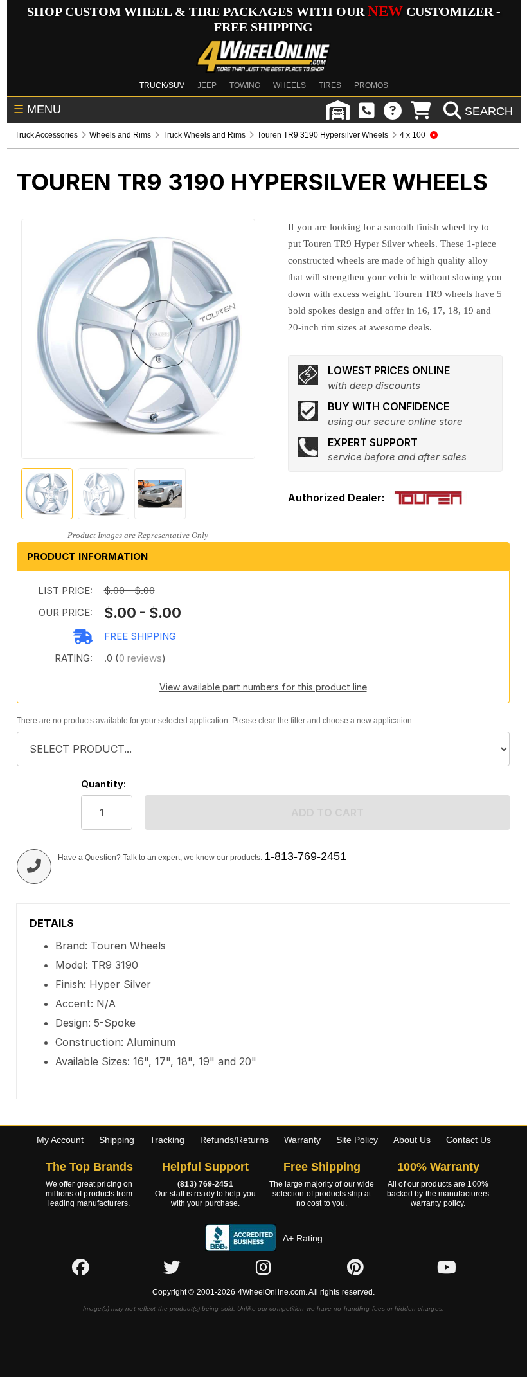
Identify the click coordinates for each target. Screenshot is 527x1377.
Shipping (116, 1140)
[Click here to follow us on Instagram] (263, 1267)
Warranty (302, 1140)
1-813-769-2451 (305, 856)
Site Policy (357, 1140)
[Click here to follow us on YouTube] (447, 1267)
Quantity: (103, 784)
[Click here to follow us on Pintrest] (355, 1267)
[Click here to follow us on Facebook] (80, 1267)
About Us (412, 1140)
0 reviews (140, 658)
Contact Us (468, 1140)
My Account (60, 1140)
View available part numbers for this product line (263, 686)
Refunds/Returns (234, 1140)
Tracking (167, 1140)
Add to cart (327, 812)
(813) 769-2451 (205, 1184)
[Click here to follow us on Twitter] (171, 1267)
